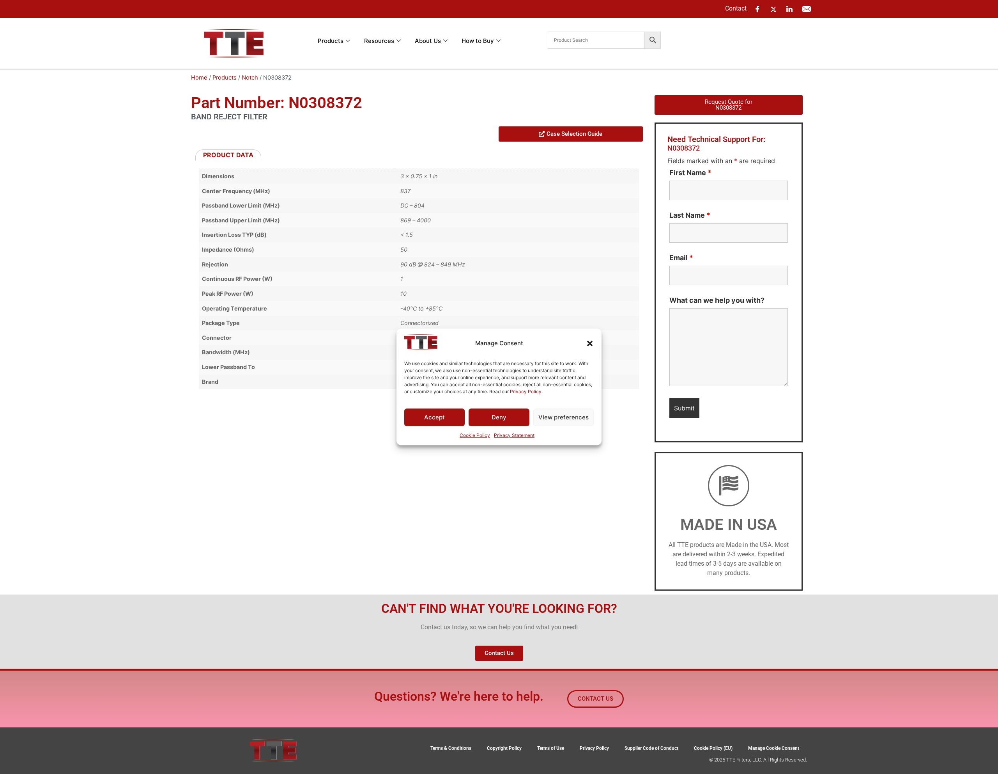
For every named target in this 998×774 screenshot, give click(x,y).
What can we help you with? (716, 300)
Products (330, 40)
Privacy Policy (525, 391)
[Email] (806, 9)
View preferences (563, 417)
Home (199, 77)
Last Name (689, 215)
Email (681, 258)
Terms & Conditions (450, 748)
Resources (379, 40)
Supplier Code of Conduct (651, 748)
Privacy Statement (514, 435)
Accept (434, 417)
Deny (499, 417)
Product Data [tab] (228, 155)
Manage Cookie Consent (773, 748)
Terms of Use (550, 748)
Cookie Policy (475, 435)
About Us (428, 40)
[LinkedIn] (789, 9)
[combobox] (596, 40)
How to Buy (478, 40)
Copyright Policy (504, 748)
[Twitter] (773, 8)
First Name (690, 173)
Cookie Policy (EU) (713, 748)
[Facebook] (757, 9)
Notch (250, 77)
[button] (590, 343)
